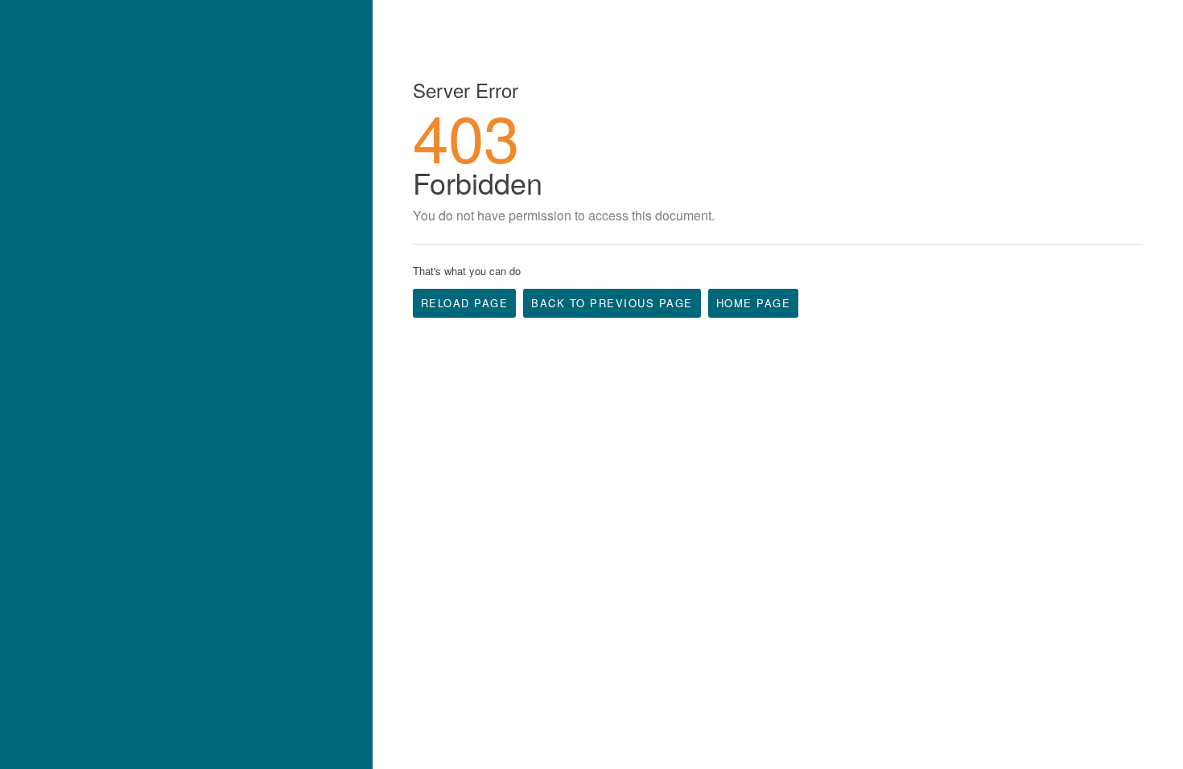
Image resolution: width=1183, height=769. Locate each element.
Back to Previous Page (612, 302)
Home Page (753, 302)
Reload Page (465, 302)
